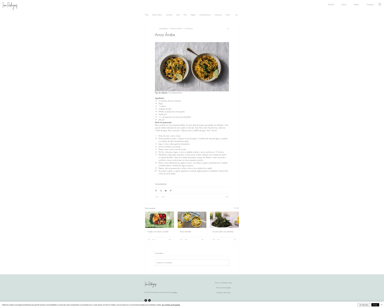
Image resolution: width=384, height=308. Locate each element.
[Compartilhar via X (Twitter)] (161, 190)
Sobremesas (218, 15)
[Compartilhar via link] (171, 190)
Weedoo (174, 294)
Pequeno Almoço (157, 15)
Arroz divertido (185, 231)
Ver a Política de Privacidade (171, 305)
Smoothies (169, 15)
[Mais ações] (228, 28)
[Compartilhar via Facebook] (156, 190)
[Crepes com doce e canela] (159, 220)
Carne (178, 15)
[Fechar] (381, 304)
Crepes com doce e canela (158, 231)
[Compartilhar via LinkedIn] (166, 190)
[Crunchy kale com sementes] (224, 220)
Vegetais (193, 15)
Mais (227, 15)
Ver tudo (236, 208)
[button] (380, 4)
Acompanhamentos (205, 15)
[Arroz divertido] (192, 220)
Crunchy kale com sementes (222, 231)
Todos (146, 15)
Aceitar (375, 305)
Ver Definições (363, 305)
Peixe (185, 15)
